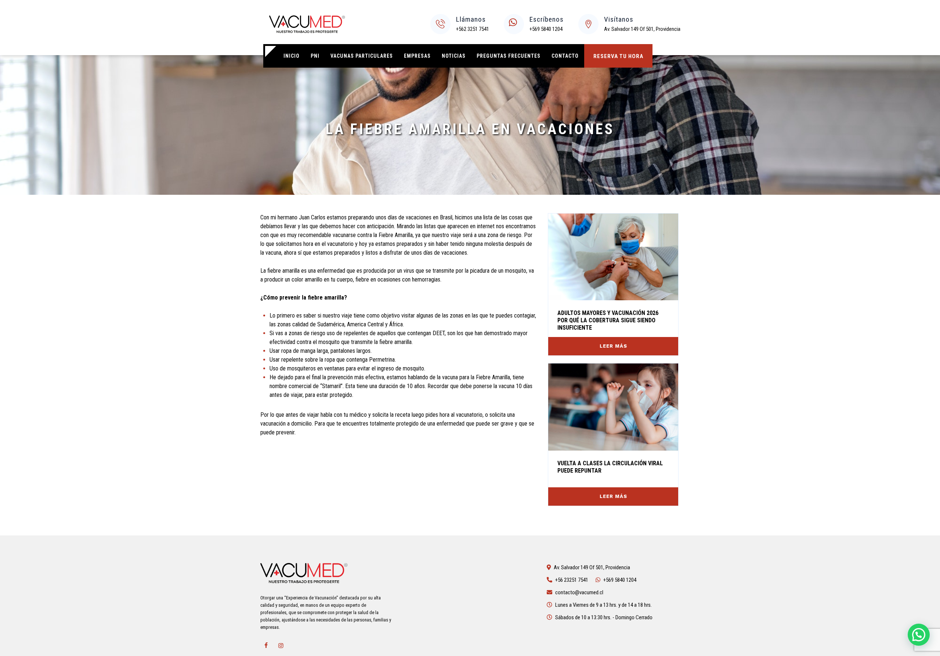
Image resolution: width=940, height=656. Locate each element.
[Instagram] (280, 645)
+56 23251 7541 (571, 580)
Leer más (613, 346)
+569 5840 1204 (546, 29)
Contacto (565, 56)
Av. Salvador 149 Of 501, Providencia (642, 29)
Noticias (454, 56)
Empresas (417, 56)
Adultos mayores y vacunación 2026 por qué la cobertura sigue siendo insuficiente (607, 320)
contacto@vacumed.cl (579, 592)
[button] (919, 635)
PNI (315, 56)
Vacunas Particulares (361, 56)
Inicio (291, 56)
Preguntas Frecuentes (508, 56)
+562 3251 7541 (472, 29)
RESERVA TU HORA (618, 56)
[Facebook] (265, 645)
